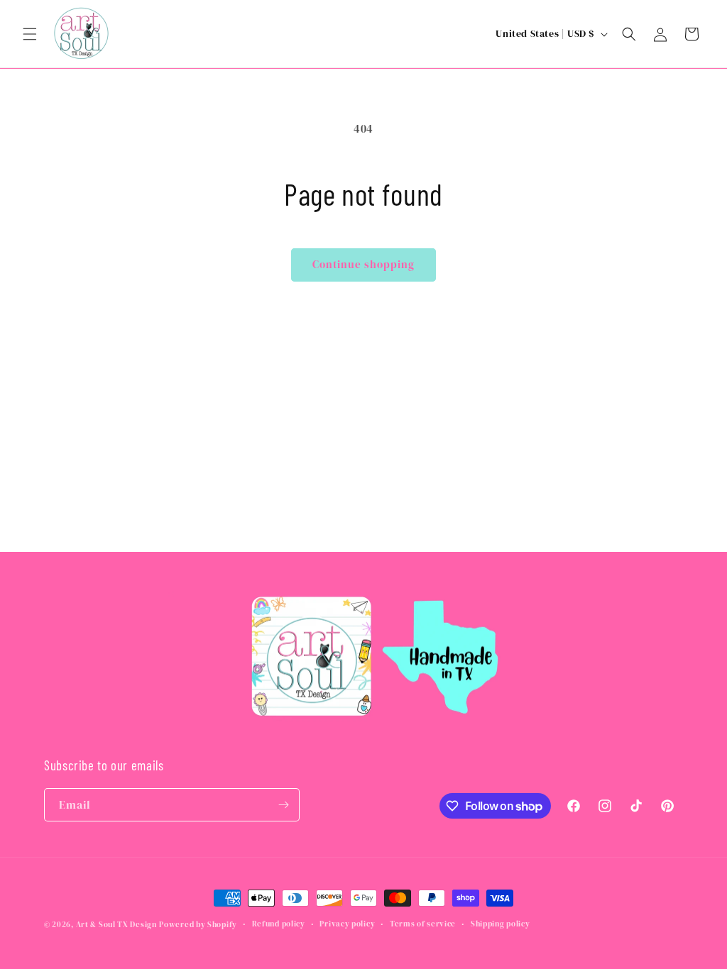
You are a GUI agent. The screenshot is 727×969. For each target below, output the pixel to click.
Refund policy (278, 924)
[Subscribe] (283, 804)
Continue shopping (363, 264)
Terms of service (423, 924)
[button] (29, 34)
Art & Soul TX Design (116, 924)
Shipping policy (500, 924)
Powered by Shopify (198, 924)
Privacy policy (347, 924)
